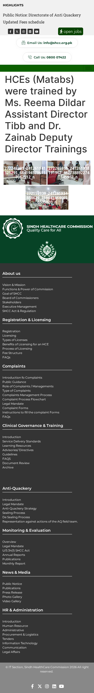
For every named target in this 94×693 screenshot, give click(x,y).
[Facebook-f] (10, 31)
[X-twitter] (17, 31)
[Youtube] (36, 31)
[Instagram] (23, 31)
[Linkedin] (30, 31)
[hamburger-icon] (88, 68)
